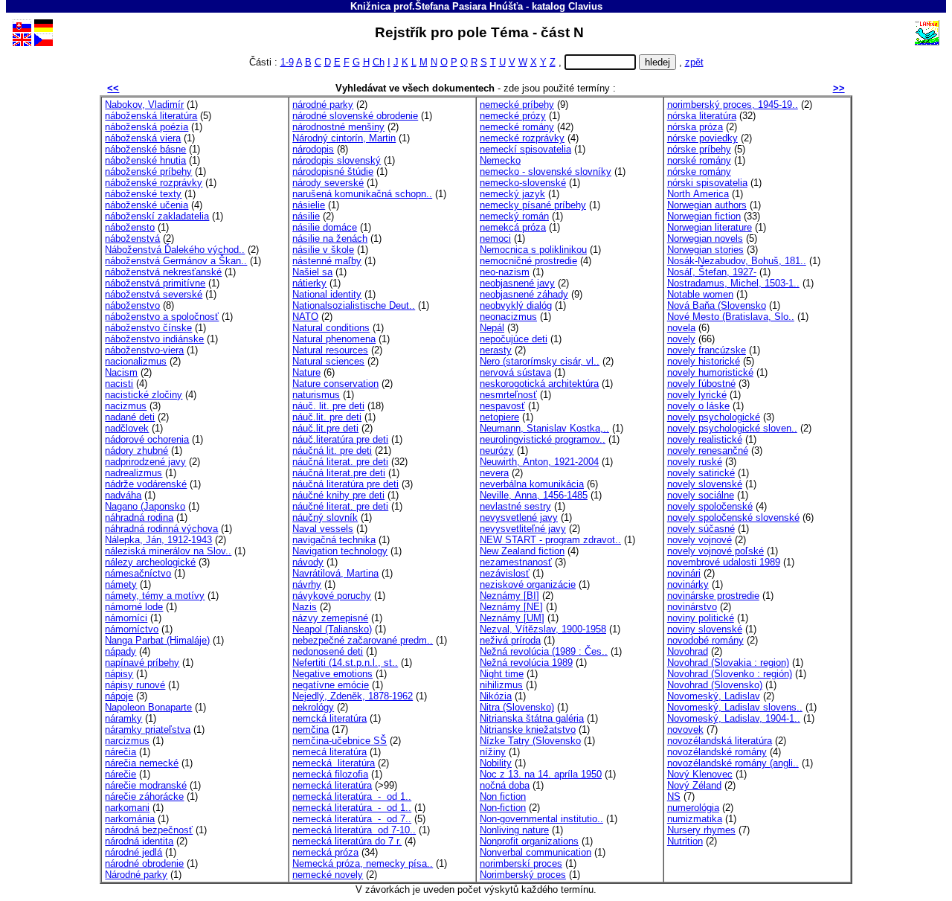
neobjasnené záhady (524, 294)
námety (121, 584)
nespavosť (502, 405)
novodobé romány (705, 640)
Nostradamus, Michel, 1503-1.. (733, 283)
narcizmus (127, 740)
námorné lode (134, 606)
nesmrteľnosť (508, 394)
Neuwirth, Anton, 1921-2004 (539, 461)
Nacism (121, 372)
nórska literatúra (701, 115)
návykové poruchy (331, 595)
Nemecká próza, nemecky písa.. (362, 863)
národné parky (322, 104)
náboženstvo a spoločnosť (162, 316)
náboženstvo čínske (148, 327)
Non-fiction (503, 807)
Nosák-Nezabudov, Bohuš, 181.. (736, 260)
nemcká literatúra (329, 718)
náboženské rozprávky (153, 182)
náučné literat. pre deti (340, 506)
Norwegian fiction (704, 216)
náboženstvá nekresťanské (163, 272)
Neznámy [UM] (512, 617)
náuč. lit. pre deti (328, 405)
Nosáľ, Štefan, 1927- (711, 272)
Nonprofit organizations (529, 841)
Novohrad (687, 651)
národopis (313, 149)
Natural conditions (331, 327)
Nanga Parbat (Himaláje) (157, 640)
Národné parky (136, 874)
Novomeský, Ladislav (713, 696)
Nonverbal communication (535, 852)
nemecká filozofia (330, 774)
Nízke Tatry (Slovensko (530, 740)
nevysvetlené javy (519, 517)
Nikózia (496, 696)
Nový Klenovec (700, 774)
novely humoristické (710, 372)
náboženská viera (143, 138)
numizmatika (694, 818)
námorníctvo (131, 629)
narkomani (127, 807)
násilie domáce (324, 227)
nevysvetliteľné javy (523, 528)
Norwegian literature (709, 227)
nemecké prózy (513, 115)
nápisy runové (135, 684)
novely (681, 338)
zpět (694, 62)
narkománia (130, 818)
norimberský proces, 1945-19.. (732, 104)
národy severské (328, 182)
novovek (685, 729)
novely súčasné (701, 528)
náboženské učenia (146, 205)
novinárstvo (692, 606)
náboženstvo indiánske (154, 338)
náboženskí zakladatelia (157, 216)
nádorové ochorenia (147, 439)
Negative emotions (332, 673)
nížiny (493, 751)
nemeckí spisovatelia (525, 149)
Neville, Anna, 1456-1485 (534, 495)
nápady (120, 651)
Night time (502, 673)
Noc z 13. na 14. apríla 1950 (541, 774)
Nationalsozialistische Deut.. (353, 305)
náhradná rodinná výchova (161, 528)
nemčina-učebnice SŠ (339, 740)
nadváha (123, 495)
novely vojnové (699, 539)
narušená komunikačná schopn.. (362, 193)
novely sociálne (700, 495)
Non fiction (503, 796)
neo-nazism (505, 272)
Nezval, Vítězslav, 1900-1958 (543, 629)
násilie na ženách (329, 238)
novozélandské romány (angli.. (733, 763)
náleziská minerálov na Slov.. (168, 551)
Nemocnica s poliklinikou (533, 249)
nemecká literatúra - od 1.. (351, 796)
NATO (305, 316)
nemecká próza (325, 852)
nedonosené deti (327, 651)
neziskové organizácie (528, 584)
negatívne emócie (330, 684)
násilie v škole (323, 249)
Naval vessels (322, 528)
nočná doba (505, 785)
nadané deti (130, 417)
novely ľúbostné (701, 383)
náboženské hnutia (145, 160)
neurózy (497, 450)
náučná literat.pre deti (338, 472)
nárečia (120, 751)
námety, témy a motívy (155, 595)
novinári (684, 573)
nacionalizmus (136, 361)
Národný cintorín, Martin (344, 138)
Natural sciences (328, 361)
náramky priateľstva (147, 729)
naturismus (316, 394)
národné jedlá (133, 852)
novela (681, 327)
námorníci (126, 617)
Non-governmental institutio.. (541, 818)
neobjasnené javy (517, 283)
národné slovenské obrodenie (355, 115)
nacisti (119, 383)
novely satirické (701, 472)
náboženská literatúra (151, 115)
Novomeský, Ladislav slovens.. (735, 707)
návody (308, 562)
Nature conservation (335, 383)
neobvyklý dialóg (516, 305)
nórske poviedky (702, 138)
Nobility (496, 763)
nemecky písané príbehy (533, 205)
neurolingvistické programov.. (542, 439)
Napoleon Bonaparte (148, 707)
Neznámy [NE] (511, 606)
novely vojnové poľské (715, 551)
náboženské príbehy (148, 171)
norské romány (699, 160)
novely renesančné (707, 450)
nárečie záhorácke (144, 796)
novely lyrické (697, 394)
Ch (379, 62)
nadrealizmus (133, 472)
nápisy (119, 673)
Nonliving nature (514, 830)
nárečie (120, 774)
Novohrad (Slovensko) (714, 684)
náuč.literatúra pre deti (340, 439)
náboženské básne (145, 149)
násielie (308, 205)
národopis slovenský (336, 160)
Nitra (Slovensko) (517, 707)
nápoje (119, 696)
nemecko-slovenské (523, 182)
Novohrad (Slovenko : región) (729, 673)
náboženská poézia (146, 126)
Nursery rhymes (701, 830)
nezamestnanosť (516, 562)
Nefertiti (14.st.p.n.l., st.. (345, 662)
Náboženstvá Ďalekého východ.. (175, 249)
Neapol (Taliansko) (332, 629)
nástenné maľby (326, 260)
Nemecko (500, 160)
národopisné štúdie (332, 171)
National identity (326, 294)
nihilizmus (501, 684)
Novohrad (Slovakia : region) (728, 662)
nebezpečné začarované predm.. (362, 640)
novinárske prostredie (713, 595)
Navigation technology (339, 551)
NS (674, 796)
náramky (123, 718)
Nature (306, 372)
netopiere (499, 417)
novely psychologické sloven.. (732, 428)
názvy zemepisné (330, 617)
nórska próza (695, 126)
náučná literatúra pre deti (345, 484)
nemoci (495, 238)
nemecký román (514, 216)
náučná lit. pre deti (332, 450)
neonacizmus (508, 316)
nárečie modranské (146, 785)
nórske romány (699, 171)
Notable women (700, 294)
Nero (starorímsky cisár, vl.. (539, 361)
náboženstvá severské (153, 294)
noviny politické (700, 617)
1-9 (287, 62)
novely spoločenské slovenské (733, 517)
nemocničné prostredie (528, 260)
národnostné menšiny (338, 126)
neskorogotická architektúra (539, 383)
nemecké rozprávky (522, 138)
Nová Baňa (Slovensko (716, 305)
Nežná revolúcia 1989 (526, 662)
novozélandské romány (717, 751)
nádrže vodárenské (146, 484)
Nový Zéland (694, 785)
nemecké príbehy (517, 104)
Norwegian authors (707, 205)
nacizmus (126, 405)
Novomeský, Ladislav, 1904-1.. (733, 718)
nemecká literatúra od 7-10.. (354, 830)
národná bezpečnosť (149, 830)
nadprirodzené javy (145, 461)
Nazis (304, 606)
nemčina (310, 729)
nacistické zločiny (143, 394)
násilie (306, 216)
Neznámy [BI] (509, 595)
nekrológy (313, 707)
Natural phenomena (334, 338)
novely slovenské (704, 484)
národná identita (139, 841)
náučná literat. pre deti (340, 461)
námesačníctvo (138, 573)
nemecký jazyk (512, 193)
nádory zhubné (136, 450)
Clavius (585, 6)
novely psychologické (713, 417)
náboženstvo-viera (144, 350)
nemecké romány (517, 126)
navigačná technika (334, 539)
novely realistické (704, 439)
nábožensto (130, 227)
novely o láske (698, 405)
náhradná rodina (139, 517)
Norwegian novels (705, 238)
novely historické (703, 361)
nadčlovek (127, 428)
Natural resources (330, 350)
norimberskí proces (521, 863)
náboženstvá (132, 238)
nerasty (496, 350)
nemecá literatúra (329, 751)
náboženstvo (132, 305)
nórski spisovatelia (707, 182)
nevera (494, 472)
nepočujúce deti (513, 338)
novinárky (688, 584)
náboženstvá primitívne (155, 283)
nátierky (309, 283)
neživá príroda (510, 640)
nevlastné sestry (515, 506)
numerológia (693, 807)
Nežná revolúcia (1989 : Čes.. (544, 651)
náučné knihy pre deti (338, 495)
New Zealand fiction (522, 551)
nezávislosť (505, 573)
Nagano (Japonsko (145, 506)
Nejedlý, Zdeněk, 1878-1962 (352, 696)
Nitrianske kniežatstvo (528, 729)
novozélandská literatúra (719, 740)
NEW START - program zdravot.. (550, 539)
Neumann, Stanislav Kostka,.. (544, 428)
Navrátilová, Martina (335, 573)
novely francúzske (706, 350)
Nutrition (685, 841)
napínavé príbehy (142, 662)
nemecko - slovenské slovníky (545, 171)
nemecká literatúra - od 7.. (351, 818)
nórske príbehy (699, 149)
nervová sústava (515, 372)
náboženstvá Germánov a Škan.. (176, 260)
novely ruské (694, 461)
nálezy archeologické (150, 562)
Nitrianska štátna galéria (532, 718)
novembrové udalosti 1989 (723, 562)
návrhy (306, 584)
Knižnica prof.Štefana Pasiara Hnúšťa (436, 6)
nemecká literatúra (333, 763)
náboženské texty (143, 193)
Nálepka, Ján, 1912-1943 (158, 539)
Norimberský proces (523, 874)
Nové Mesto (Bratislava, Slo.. (730, 316)
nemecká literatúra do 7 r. (347, 841)
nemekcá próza (513, 227)
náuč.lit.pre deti (325, 428)
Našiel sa (312, 272)
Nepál (492, 327)
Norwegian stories (705, 249)
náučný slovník (325, 517)
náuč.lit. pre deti (326, 417)
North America (698, 193)
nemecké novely (327, 874)
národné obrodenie (144, 863)
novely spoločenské (710, 506)
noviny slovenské (704, 629)
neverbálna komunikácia (532, 484)
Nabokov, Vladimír (144, 104)
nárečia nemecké (141, 763)
